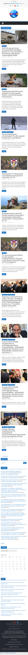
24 (2, 568)
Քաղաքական (11, 294)
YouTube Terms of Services (14, 642)
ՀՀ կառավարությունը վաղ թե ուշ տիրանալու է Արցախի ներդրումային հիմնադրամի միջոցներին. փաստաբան (13, 501)
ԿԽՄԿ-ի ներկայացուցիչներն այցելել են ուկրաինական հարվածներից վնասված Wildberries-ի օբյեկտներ (11, 473)
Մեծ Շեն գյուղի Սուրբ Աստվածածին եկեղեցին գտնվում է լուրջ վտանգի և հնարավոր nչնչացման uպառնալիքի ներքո (12, 51)
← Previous (4, 456)
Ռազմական (10, 132)
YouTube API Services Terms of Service (14, 644)
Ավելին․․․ (3, 543)
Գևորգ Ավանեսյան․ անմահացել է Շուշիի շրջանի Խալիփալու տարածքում (13, 136)
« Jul (2, 574)
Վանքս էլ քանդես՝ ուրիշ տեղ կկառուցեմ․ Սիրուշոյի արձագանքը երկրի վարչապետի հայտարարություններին (14, 538)
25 (5, 568)
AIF (4, 579)
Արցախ (4, 46)
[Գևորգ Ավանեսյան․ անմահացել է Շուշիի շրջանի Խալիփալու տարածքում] (14, 117)
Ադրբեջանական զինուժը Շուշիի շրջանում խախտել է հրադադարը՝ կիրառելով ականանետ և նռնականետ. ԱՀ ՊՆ (13, 217)
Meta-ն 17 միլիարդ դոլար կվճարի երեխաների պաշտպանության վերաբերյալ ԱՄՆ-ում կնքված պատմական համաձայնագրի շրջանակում (13, 514)
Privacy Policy (14, 639)
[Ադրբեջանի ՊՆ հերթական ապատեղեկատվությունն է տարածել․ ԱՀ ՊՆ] (14, 157)
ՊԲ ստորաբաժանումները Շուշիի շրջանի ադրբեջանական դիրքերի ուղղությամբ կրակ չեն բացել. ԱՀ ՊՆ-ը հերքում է (13, 258)
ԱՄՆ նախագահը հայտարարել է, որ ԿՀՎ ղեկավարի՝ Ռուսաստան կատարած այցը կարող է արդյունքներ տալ (13, 524)
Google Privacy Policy (14, 646)
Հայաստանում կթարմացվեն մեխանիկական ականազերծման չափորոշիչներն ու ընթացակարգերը (12, 529)
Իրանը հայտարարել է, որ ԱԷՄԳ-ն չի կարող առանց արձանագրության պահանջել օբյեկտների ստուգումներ (14, 485)
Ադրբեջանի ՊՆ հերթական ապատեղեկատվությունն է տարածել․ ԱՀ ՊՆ (12, 175)
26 (9, 568)
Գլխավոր (5, 294)
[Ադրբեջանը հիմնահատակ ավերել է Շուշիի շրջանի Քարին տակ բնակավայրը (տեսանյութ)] (14, 74)
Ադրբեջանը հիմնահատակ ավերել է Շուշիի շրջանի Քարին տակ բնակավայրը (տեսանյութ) (12, 94)
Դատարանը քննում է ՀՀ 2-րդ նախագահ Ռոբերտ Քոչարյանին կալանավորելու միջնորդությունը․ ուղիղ (13, 506)
